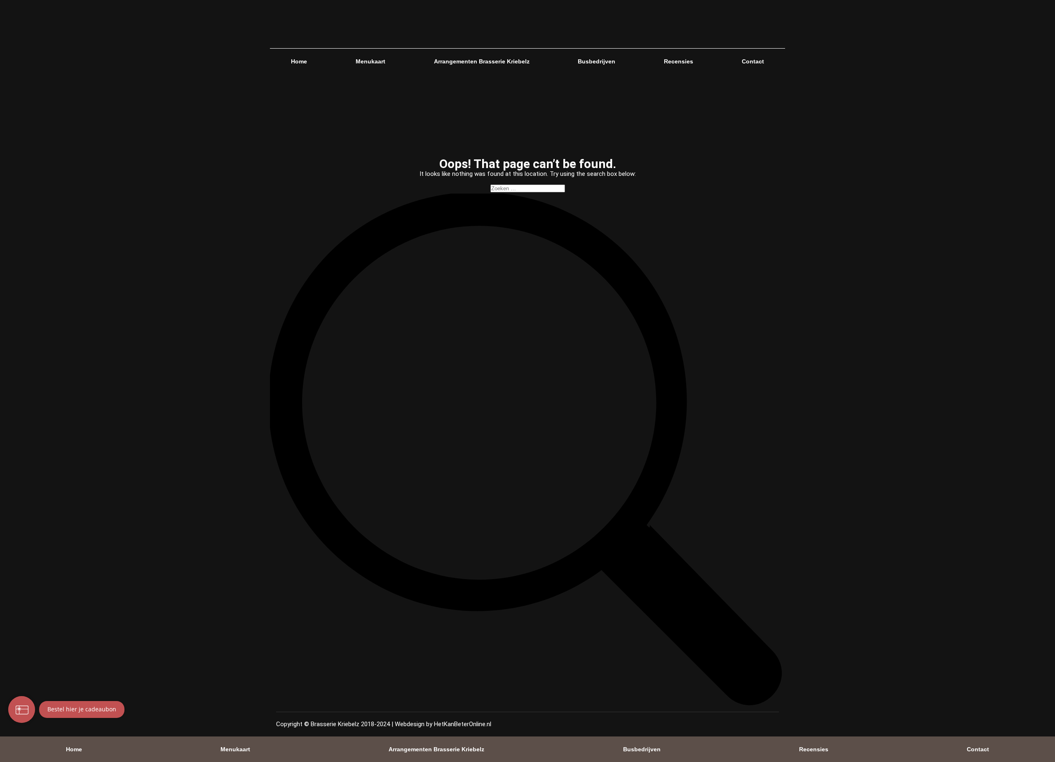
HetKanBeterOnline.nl (462, 724)
